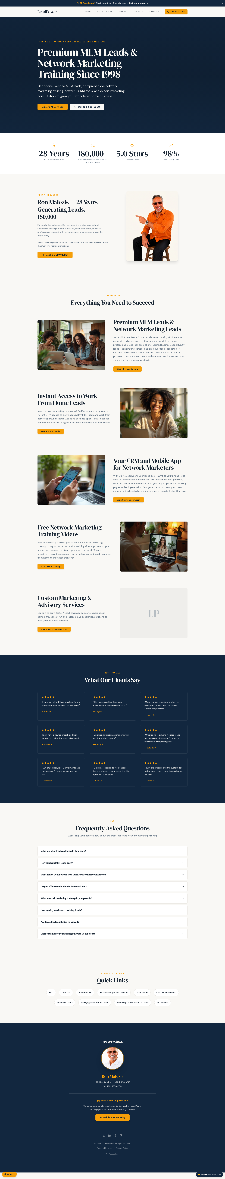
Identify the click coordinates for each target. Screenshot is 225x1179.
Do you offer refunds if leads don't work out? (64, 886)
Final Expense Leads (166, 992)
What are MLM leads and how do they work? (63, 851)
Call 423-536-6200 (89, 106)
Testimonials (85, 992)
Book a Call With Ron (57, 254)
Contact (66, 992)
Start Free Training (51, 566)
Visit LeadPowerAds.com (54, 629)
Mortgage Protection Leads (94, 1002)
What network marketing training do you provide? (66, 898)
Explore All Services (52, 106)
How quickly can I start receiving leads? (61, 910)
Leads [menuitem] (88, 12)
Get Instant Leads (50, 431)
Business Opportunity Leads (114, 992)
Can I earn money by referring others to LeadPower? (68, 933)
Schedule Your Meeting (112, 1117)
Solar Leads (142, 992)
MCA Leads (162, 1002)
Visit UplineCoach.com (128, 499)
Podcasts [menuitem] (138, 12)
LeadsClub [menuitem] (154, 12)
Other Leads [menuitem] (103, 11)
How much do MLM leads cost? (56, 862)
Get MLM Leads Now (127, 369)
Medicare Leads (65, 1002)
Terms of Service (104, 1148)
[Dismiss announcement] (222, 3)
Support (11, 1174)
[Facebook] (115, 1135)
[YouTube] (104, 1135)
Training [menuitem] (122, 12)
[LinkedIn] (109, 1135)
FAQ (51, 992)
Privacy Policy (122, 1148)
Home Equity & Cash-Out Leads (132, 1002)
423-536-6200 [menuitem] (177, 11)
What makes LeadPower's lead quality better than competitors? (73, 874)
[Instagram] (121, 1135)
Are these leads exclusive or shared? (60, 922)
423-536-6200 (114, 1086)
